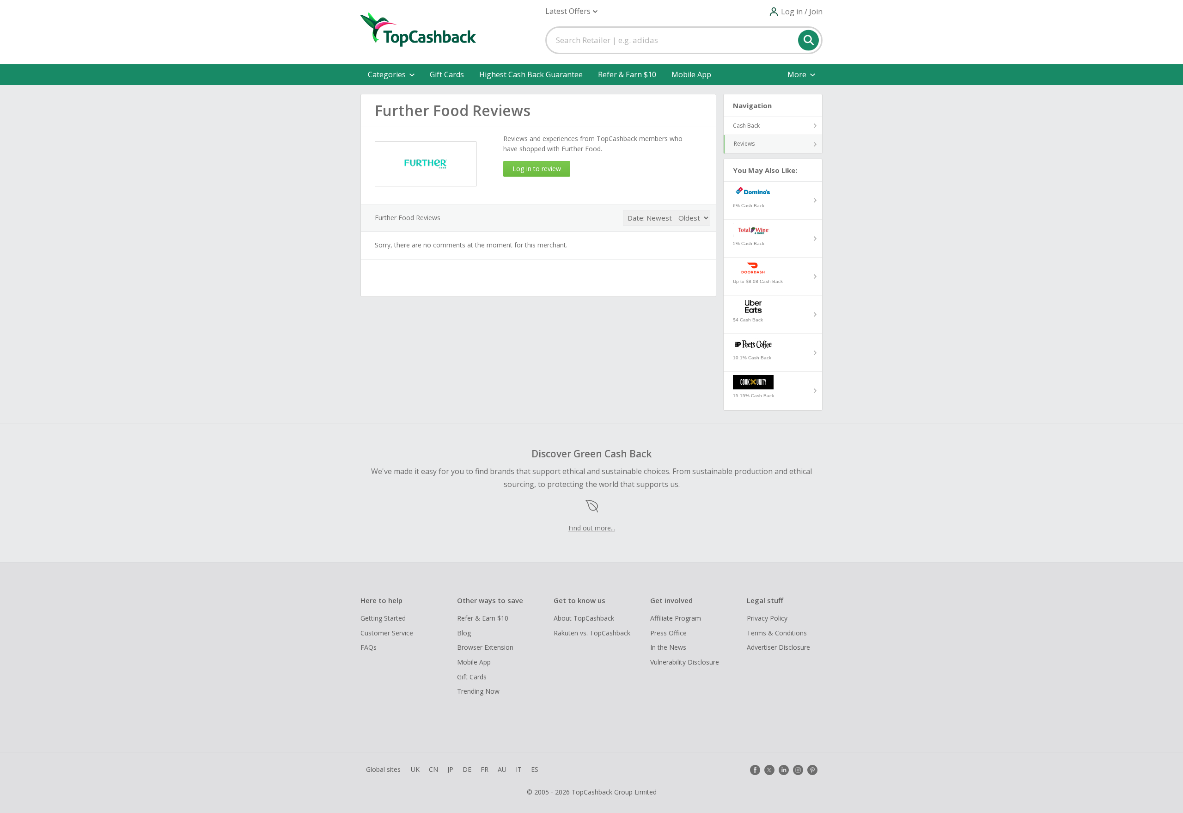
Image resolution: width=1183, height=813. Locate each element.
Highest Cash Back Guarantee (531, 74)
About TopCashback (584, 618)
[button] (571, 11)
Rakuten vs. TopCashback (592, 632)
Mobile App (691, 74)
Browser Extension (485, 647)
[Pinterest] (812, 770)
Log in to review (536, 168)
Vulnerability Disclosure (684, 662)
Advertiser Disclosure (778, 647)
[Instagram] (798, 770)
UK (415, 769)
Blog (464, 632)
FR (484, 769)
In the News (668, 647)
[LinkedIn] (784, 770)
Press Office (668, 632)
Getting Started (383, 618)
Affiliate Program (675, 618)
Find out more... (591, 528)
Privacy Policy (767, 618)
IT (519, 769)
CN (433, 769)
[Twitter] (769, 770)
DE (467, 769)
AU (502, 769)
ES (534, 769)
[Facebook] (755, 770)
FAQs (368, 647)
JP (450, 769)
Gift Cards (447, 74)
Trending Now (478, 691)
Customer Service (386, 632)
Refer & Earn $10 (627, 74)
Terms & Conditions (777, 632)
